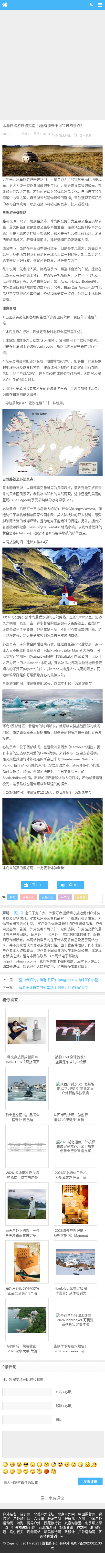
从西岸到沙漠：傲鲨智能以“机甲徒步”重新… (71, 1117)
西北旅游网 (47, 1527)
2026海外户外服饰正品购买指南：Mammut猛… (71, 1233)
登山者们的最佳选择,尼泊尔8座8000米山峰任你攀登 (58, 980)
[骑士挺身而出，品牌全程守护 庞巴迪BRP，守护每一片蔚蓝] (27, 1088)
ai (61, 1536)
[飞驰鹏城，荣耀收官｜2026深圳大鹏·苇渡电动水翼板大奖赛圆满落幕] (27, 1320)
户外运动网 (86, 1532)
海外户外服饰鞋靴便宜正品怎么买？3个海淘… (22, 1291)
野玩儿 (69, 1519)
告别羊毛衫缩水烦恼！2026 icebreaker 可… (71, 1348)
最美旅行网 (52, 1532)
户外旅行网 (21, 1519)
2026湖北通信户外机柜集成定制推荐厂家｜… (71, 1175)
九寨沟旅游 (73, 1523)
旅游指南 (47, 897)
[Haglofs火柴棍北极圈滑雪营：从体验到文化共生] (75, 1262)
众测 (81, 1519)
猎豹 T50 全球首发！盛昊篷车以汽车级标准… (71, 1059)
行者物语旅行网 (23, 1527)
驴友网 (81, 1527)
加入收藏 (85, 135)
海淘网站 (34, 1532)
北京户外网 (66, 1514)
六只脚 (39, 1519)
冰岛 (12, 897)
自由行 (65, 897)
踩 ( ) (73, 885)
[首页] (5, 5)
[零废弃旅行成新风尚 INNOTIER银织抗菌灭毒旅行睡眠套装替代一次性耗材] (27, 1030)
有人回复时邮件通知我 (21, 1482)
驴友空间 (54, 1519)
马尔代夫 (16, 1532)
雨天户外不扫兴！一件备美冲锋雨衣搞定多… (22, 1233)
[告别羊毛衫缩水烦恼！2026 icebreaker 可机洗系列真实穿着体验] (75, 1319)
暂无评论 (64, 135)
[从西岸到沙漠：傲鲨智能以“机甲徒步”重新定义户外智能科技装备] (75, 1088)
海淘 (20, 1523)
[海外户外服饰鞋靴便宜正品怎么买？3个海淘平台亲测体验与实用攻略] (27, 1262)
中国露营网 (86, 1514)
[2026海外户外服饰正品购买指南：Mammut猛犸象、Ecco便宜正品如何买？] (75, 1204)
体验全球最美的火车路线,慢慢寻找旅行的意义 (53, 988)
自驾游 (81, 897)
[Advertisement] (52, 64)
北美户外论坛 (44, 1514)
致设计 (69, 1532)
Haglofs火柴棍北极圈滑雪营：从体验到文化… (71, 1291)
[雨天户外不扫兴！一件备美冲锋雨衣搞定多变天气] (27, 1204)
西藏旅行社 (52, 1523)
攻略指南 (28, 897)
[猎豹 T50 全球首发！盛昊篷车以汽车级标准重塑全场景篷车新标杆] (75, 1031)
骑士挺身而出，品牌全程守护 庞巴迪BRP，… (22, 1117)
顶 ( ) (36, 885)
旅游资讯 (66, 1527)
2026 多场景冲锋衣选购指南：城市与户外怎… (22, 1175)
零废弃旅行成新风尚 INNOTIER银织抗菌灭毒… (22, 1059)
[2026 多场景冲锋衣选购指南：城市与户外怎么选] (27, 1146)
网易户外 (34, 1523)
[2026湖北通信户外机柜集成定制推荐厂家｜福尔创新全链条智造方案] (75, 1146)
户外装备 (10, 1514)
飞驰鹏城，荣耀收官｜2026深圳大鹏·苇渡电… (22, 1349)
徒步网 (25, 1514)
